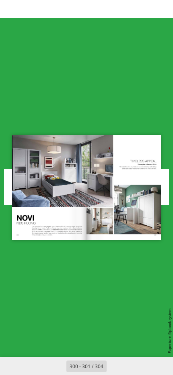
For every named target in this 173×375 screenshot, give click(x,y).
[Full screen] (162, 9)
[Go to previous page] (57, 366)
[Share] (144, 9)
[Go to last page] (133, 366)
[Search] (29, 9)
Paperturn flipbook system (169, 331)
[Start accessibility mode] (64, 9)
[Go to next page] (115, 366)
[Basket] (47, 9)
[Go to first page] (40, 366)
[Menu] (11, 9)
